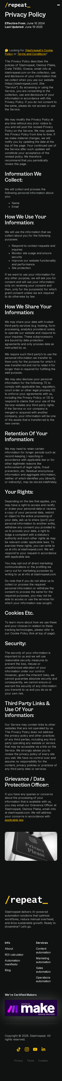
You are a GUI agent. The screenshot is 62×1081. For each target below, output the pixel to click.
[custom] (19, 1049)
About (9, 948)
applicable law (14, 820)
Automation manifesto (12, 962)
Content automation (43, 950)
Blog (8, 970)
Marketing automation (43, 960)
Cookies (43, 1060)
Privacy (18, 1060)
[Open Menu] (58, 5)
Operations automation (43, 979)
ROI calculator (14, 954)
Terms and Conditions (31, 54)
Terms (30, 1060)
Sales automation (43, 969)
